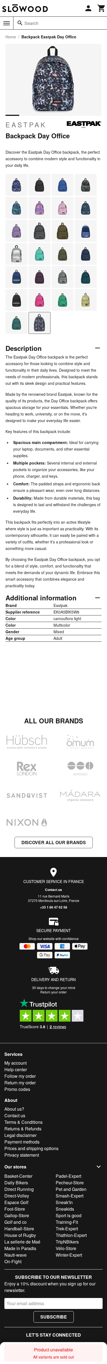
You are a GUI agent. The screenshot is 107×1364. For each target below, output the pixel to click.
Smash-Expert (69, 1196)
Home (10, 36)
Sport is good (68, 1215)
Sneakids (65, 1209)
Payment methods (22, 1142)
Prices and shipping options (31, 1148)
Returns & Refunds (22, 1128)
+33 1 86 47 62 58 (53, 907)
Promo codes (17, 1089)
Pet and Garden (71, 1189)
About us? (14, 1109)
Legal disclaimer (20, 1135)
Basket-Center (18, 1176)
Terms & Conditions (23, 1122)
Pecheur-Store (70, 1182)
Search (31, 23)
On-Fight (12, 1261)
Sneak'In (64, 1202)
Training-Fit (67, 1222)
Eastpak (26, 124)
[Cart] (101, 8)
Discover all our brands (53, 842)
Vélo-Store (66, 1248)
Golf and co (15, 1222)
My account (15, 1063)
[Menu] (6, 23)
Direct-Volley (16, 1196)
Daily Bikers (16, 1182)
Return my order (20, 1082)
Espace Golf (16, 1202)
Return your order (53, 992)
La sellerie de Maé (22, 1242)
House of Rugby (20, 1235)
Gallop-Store (16, 1215)
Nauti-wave (15, 1255)
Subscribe (53, 1317)
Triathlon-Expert (71, 1235)
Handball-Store (19, 1228)
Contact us (53, 889)
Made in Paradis (20, 1248)
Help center (15, 1069)
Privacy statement (21, 1155)
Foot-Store (14, 1209)
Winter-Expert (69, 1255)
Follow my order (20, 1076)
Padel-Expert (68, 1176)
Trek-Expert (67, 1228)
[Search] (20, 23)
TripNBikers (67, 1242)
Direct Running (19, 1189)
